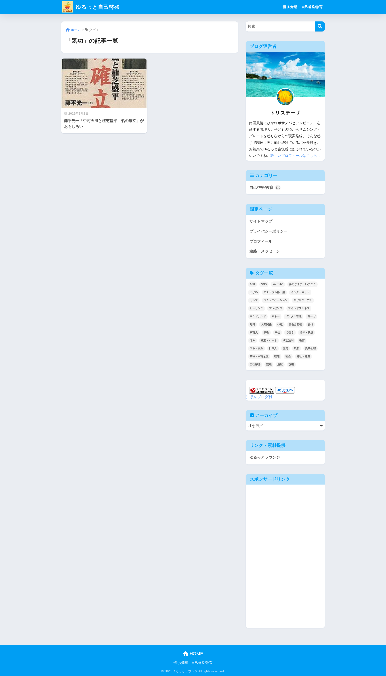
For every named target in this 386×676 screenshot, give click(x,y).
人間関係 (266, 324)
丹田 (252, 324)
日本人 (273, 348)
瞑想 (277, 356)
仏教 (280, 324)
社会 (288, 356)
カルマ (254, 300)
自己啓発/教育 (312, 7)
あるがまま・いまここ (302, 284)
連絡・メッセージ (265, 251)
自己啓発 (255, 364)
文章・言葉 (256, 348)
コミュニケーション (276, 300)
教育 (302, 340)
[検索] (320, 26)
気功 (296, 348)
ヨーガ (311, 316)
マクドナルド (258, 316)
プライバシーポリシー (268, 231)
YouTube (278, 284)
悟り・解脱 (306, 332)
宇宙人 (254, 332)
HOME (195, 653)
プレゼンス (275, 308)
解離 (280, 364)
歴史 (285, 348)
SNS (264, 284)
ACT (252, 284)
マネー (276, 316)
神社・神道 (303, 356)
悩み (252, 340)
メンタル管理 (293, 316)
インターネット (300, 292)
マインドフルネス (299, 308)
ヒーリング (256, 308)
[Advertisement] (265, 557)
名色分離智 (295, 324)
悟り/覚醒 (290, 7)
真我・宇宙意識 (259, 356)
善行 (310, 324)
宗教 (266, 332)
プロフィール (261, 241)
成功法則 (288, 340)
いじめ (254, 292)
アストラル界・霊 (274, 292)
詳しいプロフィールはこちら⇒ (296, 155)
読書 (291, 364)
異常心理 (310, 348)
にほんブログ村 (259, 397)
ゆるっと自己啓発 (97, 7)
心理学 (290, 332)
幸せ (277, 332)
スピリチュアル (303, 300)
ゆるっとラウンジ (265, 457)
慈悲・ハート (269, 340)
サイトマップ (261, 221)
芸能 (269, 364)
